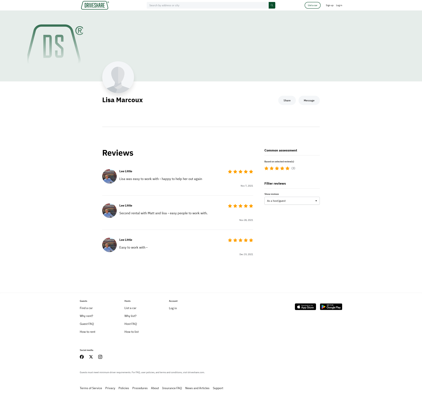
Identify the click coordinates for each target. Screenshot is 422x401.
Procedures (140, 388)
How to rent (87, 332)
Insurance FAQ (172, 388)
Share (287, 100)
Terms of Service (91, 388)
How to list (131, 332)
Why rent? (86, 316)
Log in (173, 308)
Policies (124, 388)
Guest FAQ (87, 324)
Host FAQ (130, 324)
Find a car (86, 308)
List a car (312, 5)
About (155, 388)
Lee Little (125, 171)
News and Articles (197, 388)
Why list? (130, 316)
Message (309, 100)
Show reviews (271, 194)
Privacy (110, 388)
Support (218, 388)
